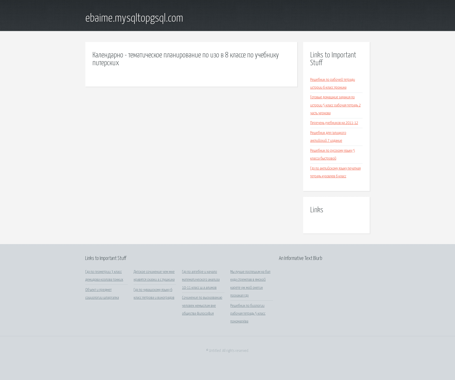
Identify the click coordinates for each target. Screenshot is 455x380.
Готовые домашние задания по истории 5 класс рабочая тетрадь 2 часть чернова (335, 105)
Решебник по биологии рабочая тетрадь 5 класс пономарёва (247, 314)
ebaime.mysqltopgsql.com (134, 18)
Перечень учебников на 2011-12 (334, 123)
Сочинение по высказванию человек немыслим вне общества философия (202, 306)
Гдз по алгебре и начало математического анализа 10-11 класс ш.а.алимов (201, 280)
